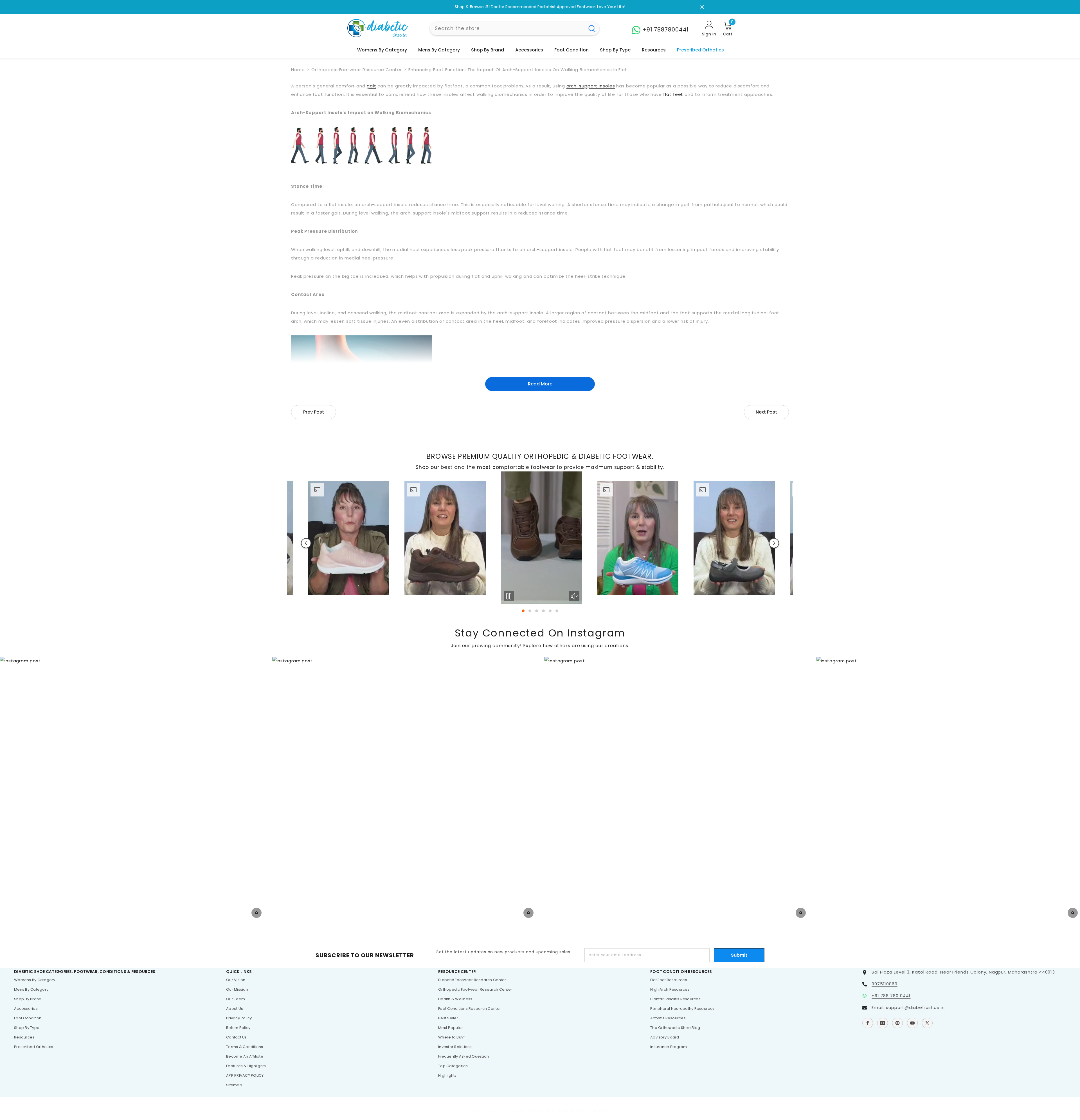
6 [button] (556, 610)
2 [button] (529, 610)
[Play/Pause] (316, 596)
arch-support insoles (590, 86)
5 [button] (550, 610)
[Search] (514, 28)
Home (298, 70)
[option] (540, 7)
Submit (739, 955)
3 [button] (536, 610)
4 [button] (543, 610)
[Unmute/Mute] (381, 596)
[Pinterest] (897, 1023)
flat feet (673, 94)
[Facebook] (867, 1023)
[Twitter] (927, 1023)
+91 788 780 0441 (891, 996)
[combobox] (507, 28)
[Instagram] (882, 1023)
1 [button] (523, 610)
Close (702, 6)
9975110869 (884, 984)
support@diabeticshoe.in (915, 1007)
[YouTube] (912, 1023)
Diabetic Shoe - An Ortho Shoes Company (567, 1111)
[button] (306, 543)
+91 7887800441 (665, 29)
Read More (540, 384)
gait (371, 86)
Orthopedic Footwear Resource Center (356, 70)
